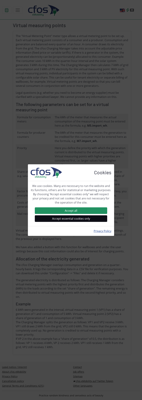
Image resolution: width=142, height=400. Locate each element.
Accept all (71, 211)
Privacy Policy (102, 231)
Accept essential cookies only (71, 218)
